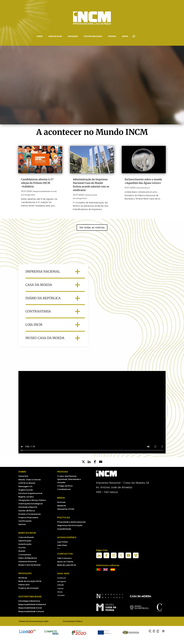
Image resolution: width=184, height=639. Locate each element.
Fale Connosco (64, 558)
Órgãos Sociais (25, 490)
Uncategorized (28, 195)
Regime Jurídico (26, 496)
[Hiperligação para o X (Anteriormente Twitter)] (121, 557)
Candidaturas (64, 489)
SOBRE (40, 36)
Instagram (61, 581)
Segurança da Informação (70, 525)
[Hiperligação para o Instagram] (114, 557)
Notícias (61, 502)
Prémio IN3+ (24, 584)
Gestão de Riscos (26, 510)
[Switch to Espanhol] (112, 569)
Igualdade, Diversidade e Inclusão (69, 481)
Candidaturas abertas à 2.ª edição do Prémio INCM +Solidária (37, 183)
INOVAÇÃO (73, 36)
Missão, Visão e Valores (29, 479)
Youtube (61, 595)
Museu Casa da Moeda (29, 565)
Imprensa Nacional (27, 561)
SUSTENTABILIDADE (93, 36)
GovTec (22, 547)
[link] (95, 462)
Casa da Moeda (26, 537)
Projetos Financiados (28, 517)
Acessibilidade (64, 529)
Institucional (91, 195)
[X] (83, 462)
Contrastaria (24, 554)
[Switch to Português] (98, 569)
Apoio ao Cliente (65, 561)
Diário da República (27, 558)
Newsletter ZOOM (65, 509)
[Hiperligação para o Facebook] (106, 557)
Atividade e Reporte (27, 507)
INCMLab (22, 577)
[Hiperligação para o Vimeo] (136, 557)
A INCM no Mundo (26, 483)
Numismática (143, 188)
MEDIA (125, 36)
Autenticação (24, 544)
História (22, 524)
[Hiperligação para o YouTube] (128, 557)
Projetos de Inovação (28, 588)
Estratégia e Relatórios (29, 601)
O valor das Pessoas (66, 476)
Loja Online (62, 541)
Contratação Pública (72, 621)
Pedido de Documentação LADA (33, 621)
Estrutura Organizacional (30, 493)
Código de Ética (64, 486)
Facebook (61, 578)
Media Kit (61, 505)
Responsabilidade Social (44, 191)
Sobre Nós (23, 476)
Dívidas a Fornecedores (29, 514)
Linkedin (60, 585)
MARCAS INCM (55, 36)
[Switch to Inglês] (105, 569)
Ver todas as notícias (92, 227)
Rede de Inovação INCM (29, 581)
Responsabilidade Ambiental (32, 604)
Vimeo (60, 592)
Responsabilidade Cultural (31, 611)
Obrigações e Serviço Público (32, 500)
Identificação (24, 540)
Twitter (60, 588)
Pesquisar (140, 36)
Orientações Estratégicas (30, 503)
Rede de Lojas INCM (66, 565)
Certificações (24, 521)
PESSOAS (112, 36)
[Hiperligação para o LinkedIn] (99, 557)
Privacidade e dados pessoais (71, 522)
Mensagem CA (25, 486)
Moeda (21, 551)
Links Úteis (62, 545)
